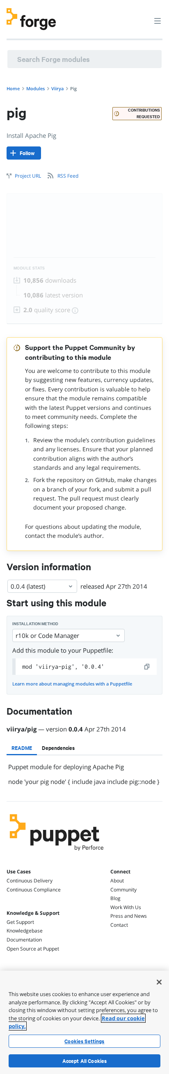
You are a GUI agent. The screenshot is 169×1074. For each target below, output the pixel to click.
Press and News (128, 915)
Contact (119, 924)
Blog (115, 898)
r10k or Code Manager (47, 635)
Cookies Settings (84, 1041)
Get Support (20, 922)
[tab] (22, 747)
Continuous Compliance (34, 889)
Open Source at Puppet (33, 948)
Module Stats (29, 268)
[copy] (147, 667)
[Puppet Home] (57, 852)
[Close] (159, 982)
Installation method (35, 623)
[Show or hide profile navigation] (142, 16)
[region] (84, 1022)
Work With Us (125, 907)
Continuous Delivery (30, 880)
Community (123, 889)
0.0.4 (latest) (28, 586)
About (117, 880)
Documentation (24, 939)
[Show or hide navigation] (157, 20)
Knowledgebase (25, 930)
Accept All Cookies (84, 1061)
